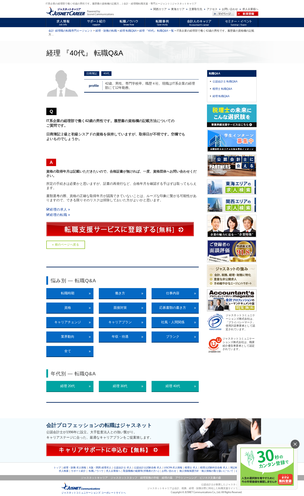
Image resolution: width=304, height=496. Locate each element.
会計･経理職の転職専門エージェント (71, 30)
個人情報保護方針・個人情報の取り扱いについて (206, 471)
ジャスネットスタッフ (124, 477)
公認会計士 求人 (123, 467)
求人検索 (64, 471)
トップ (57, 467)
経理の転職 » (60, 215)
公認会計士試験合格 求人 (148, 467)
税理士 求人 (191, 467)
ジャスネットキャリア (94, 477)
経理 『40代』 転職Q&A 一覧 (156, 30)
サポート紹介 (78, 471)
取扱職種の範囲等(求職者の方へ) (141, 471)
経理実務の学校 (149, 477)
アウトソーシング (186, 477)
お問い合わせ (230, 9)
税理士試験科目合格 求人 (214, 467)
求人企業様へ (250, 9)
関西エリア (160, 9)
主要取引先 (195, 9)
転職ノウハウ (96, 471)
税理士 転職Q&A (222, 88)
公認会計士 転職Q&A (225, 81)
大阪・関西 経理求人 (100, 467)
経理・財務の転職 (106, 30)
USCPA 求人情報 (173, 467)
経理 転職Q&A (128, 30)
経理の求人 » (60, 209)
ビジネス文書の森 (210, 477)
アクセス (212, 9)
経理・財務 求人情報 (74, 467)
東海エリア (177, 9)
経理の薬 (167, 477)
